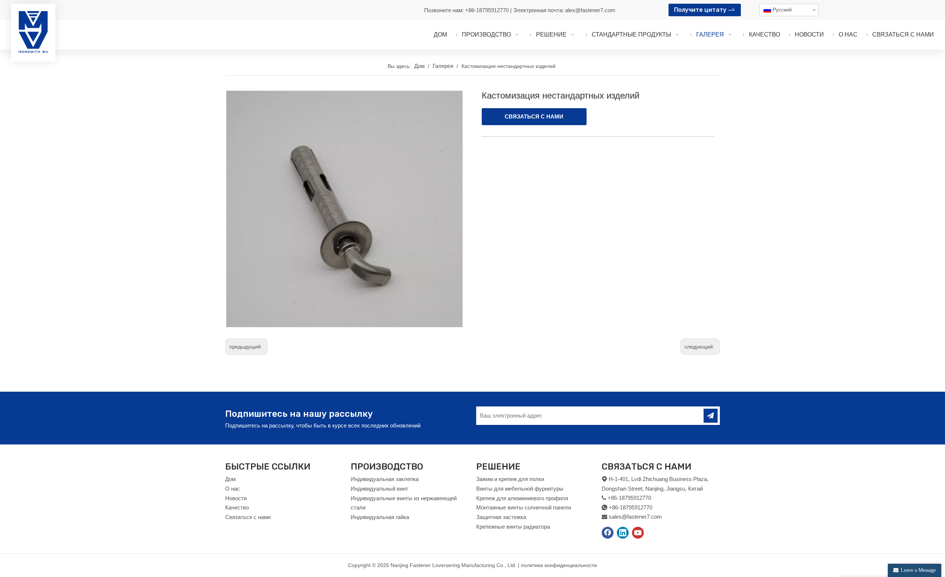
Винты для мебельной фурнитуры (519, 488)
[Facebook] (608, 533)
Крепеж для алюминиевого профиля (522, 498)
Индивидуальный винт (379, 488)
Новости (236, 498)
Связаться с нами (248, 517)
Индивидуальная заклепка (385, 479)
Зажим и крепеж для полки (510, 479)
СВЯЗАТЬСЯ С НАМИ (534, 116)
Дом (230, 479)
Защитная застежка (501, 517)
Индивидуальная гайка (380, 517)
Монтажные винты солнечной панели (523, 507)
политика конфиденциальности (559, 565)
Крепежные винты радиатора (513, 526)
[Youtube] (638, 533)
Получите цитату (701, 9)
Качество (237, 507)
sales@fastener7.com (635, 517)
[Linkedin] (623, 533)
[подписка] (711, 416)
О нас (232, 488)
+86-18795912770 (487, 10)
